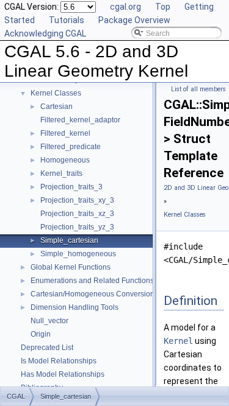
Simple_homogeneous (78, 254)
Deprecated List (47, 347)
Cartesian (56, 106)
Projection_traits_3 (71, 187)
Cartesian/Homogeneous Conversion (92, 294)
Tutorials (66, 20)
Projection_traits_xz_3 (77, 213)
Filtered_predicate (70, 146)
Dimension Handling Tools (74, 307)
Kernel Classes (56, 93)
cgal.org (125, 7)
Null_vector (49, 321)
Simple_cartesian (69, 240)
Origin (41, 334)
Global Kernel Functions (71, 267)
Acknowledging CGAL (45, 33)
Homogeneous (65, 160)
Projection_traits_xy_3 (77, 200)
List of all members (198, 89)
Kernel (178, 341)
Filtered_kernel (65, 133)
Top (162, 7)
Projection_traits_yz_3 (77, 227)
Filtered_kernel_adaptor (80, 120)
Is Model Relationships (58, 361)
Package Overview (134, 20)
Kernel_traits (61, 173)
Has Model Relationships (62, 374)
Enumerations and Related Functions (92, 280)
